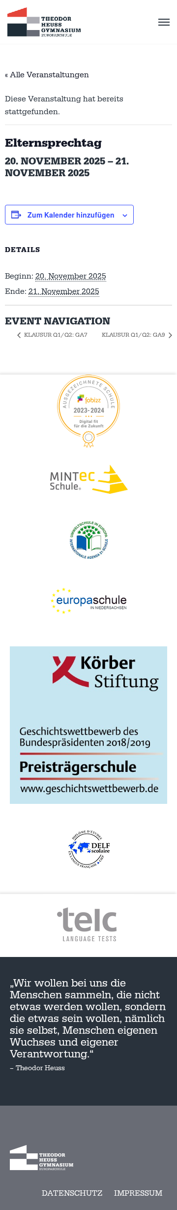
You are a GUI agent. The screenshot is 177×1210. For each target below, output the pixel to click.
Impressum (138, 1193)
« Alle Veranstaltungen (47, 75)
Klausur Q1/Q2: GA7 (55, 335)
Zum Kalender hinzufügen (71, 215)
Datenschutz (72, 1193)
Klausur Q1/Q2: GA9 (134, 335)
